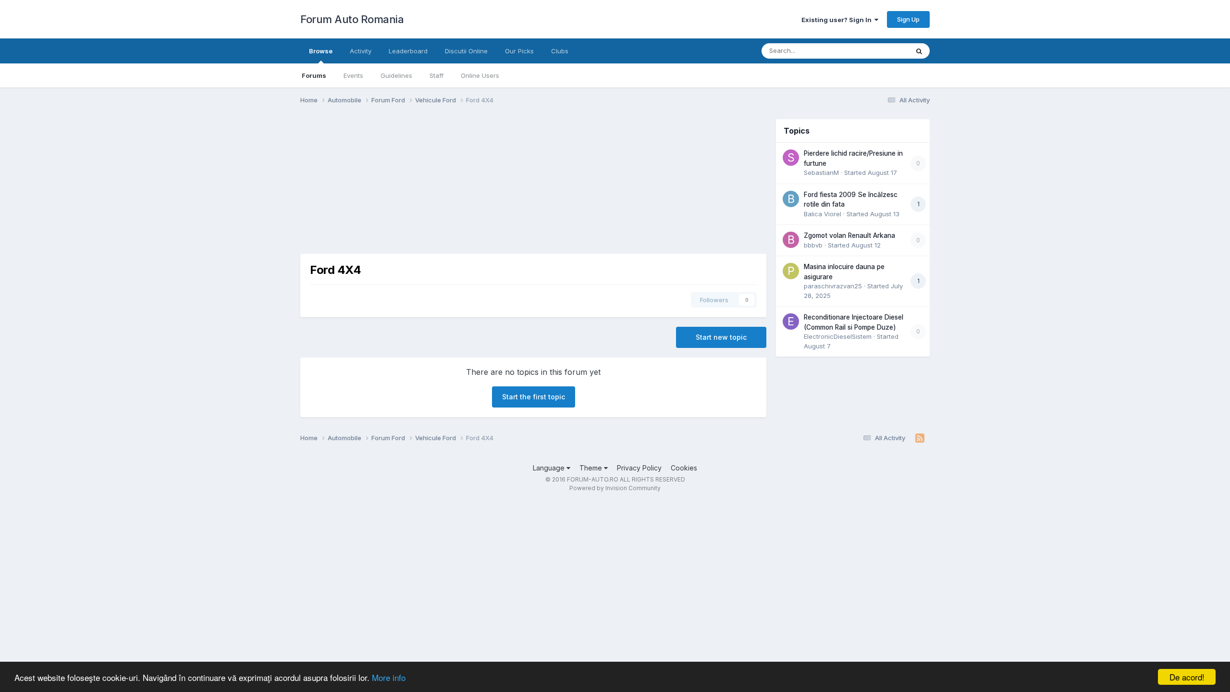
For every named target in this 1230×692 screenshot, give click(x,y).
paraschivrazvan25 (833, 286)
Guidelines (396, 75)
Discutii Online (466, 51)
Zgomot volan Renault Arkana (849, 235)
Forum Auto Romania (352, 19)
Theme (591, 468)
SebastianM (821, 172)
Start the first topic (533, 397)
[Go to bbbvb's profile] (791, 240)
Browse (320, 51)
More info (389, 677)
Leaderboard (408, 51)
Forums (314, 75)
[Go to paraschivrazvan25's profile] (791, 271)
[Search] (919, 51)
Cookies (684, 468)
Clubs (559, 51)
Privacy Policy (639, 468)
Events (353, 75)
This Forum (880, 50)
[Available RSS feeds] (920, 438)
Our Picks (519, 51)
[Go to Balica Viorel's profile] (791, 199)
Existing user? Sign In (837, 20)
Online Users (480, 75)
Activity (360, 51)
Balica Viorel (822, 214)
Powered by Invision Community (615, 488)
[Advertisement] (475, 186)
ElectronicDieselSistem (838, 336)
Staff (436, 75)
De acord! (1187, 677)
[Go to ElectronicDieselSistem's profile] (791, 321)
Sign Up (908, 19)
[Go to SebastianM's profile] (791, 157)
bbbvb (813, 245)
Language (549, 468)
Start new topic (721, 337)
